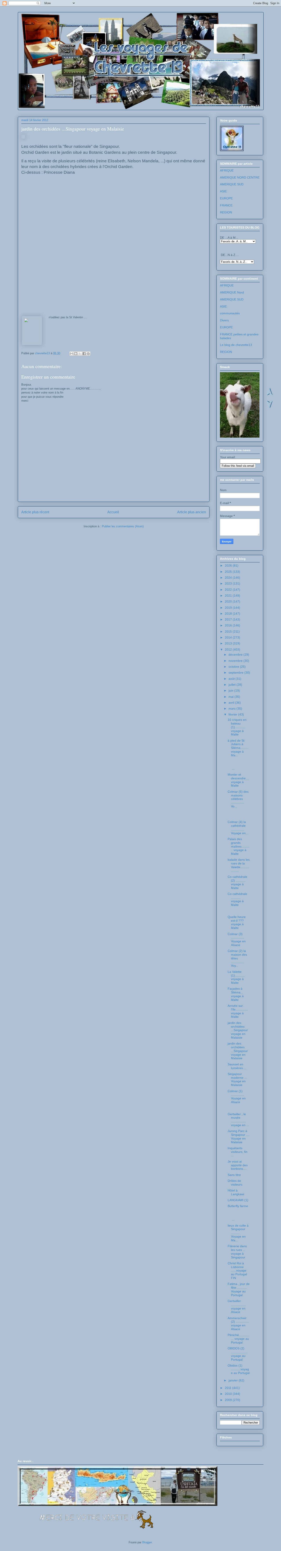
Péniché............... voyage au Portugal (238, 1338)
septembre (236, 672)
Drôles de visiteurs (235, 1182)
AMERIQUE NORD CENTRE (239, 177)
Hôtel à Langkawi (236, 1192)
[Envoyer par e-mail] (71, 353)
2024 (229, 577)
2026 (229, 565)
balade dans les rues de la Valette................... (239, 865)
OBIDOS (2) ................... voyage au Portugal (238, 1354)
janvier (234, 1380)
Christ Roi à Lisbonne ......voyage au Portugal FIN (237, 1270)
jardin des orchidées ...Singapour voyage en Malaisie (238, 1030)
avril (232, 702)
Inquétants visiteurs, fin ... (237, 1151)
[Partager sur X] (80, 353)
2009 (229, 1400)
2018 (229, 613)
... (238, 764)
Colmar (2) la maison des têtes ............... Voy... (237, 958)
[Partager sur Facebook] (84, 353)
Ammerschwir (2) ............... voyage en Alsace (238, 1323)
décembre (236, 654)
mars (232, 708)
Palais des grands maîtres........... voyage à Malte (238, 846)
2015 (229, 631)
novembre (236, 660)
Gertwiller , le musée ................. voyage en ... (238, 1119)
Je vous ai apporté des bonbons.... (238, 1165)
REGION (226, 212)
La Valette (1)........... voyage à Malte (236, 977)
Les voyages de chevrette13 (75, 26)
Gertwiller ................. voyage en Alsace (237, 1306)
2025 (229, 571)
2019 (229, 607)
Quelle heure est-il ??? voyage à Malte (237, 922)
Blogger (147, 1542)
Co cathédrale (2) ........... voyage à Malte (237, 882)
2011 (228, 1388)
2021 (229, 595)
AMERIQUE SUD (231, 184)
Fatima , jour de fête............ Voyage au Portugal (239, 1289)
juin (231, 690)
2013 (229, 643)
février (233, 714)
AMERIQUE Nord (232, 292)
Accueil (113, 512)
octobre (234, 666)
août (232, 678)
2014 (229, 637)
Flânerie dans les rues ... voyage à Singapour (237, 1251)
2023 (229, 583)
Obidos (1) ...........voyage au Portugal (239, 1369)
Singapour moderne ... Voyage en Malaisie (237, 1079)
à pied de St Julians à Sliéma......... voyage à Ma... (238, 748)
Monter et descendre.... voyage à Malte (238, 780)
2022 (229, 589)
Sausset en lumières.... (237, 1066)
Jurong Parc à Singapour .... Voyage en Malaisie (239, 1136)
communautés (230, 313)
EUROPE (226, 198)
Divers (224, 320)
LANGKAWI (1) (238, 1200)
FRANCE (226, 205)
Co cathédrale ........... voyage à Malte (237, 899)
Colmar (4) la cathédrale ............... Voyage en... (238, 827)
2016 (229, 625)
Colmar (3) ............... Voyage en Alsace (237, 939)
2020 (229, 601)
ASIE (223, 191)
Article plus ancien (191, 512)
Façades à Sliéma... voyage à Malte (236, 994)
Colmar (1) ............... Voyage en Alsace (237, 1096)
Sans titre (234, 1175)
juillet (232, 684)
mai (231, 696)
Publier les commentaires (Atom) (123, 526)
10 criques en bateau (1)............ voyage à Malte (237, 727)
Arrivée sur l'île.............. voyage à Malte (238, 1011)
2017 (229, 619)
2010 (229, 1393)
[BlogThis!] (76, 353)
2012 (229, 649)
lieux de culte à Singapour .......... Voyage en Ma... (238, 1233)
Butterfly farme (238, 1206)
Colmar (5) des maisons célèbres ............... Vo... (238, 799)
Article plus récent (35, 512)
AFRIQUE (227, 170)
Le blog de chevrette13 (236, 345)
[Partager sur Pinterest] (88, 353)
